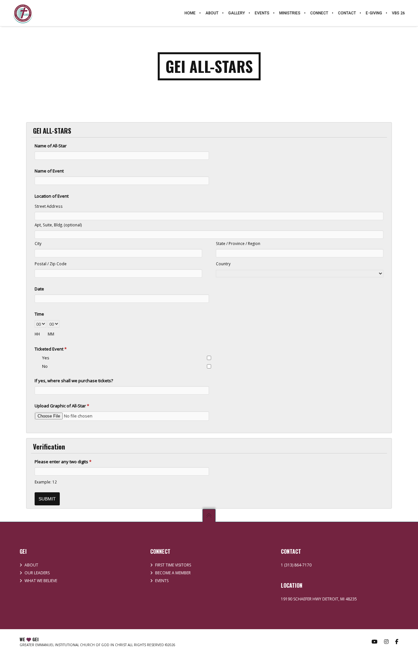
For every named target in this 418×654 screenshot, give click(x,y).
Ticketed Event (51, 349)
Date (39, 289)
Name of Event (49, 171)
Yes (45, 358)
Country (223, 263)
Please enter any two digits (63, 462)
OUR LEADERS (37, 573)
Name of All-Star (51, 146)
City (38, 243)
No (45, 366)
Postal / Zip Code (51, 263)
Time (39, 314)
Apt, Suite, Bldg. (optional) (58, 224)
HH (37, 333)
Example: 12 (46, 481)
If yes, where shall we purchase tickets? (74, 381)
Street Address (49, 206)
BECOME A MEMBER (173, 573)
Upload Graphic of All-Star (62, 406)
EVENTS (162, 580)
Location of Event (52, 196)
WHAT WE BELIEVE (40, 580)
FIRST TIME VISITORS (173, 565)
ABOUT (31, 565)
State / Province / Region (238, 243)
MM (51, 333)
